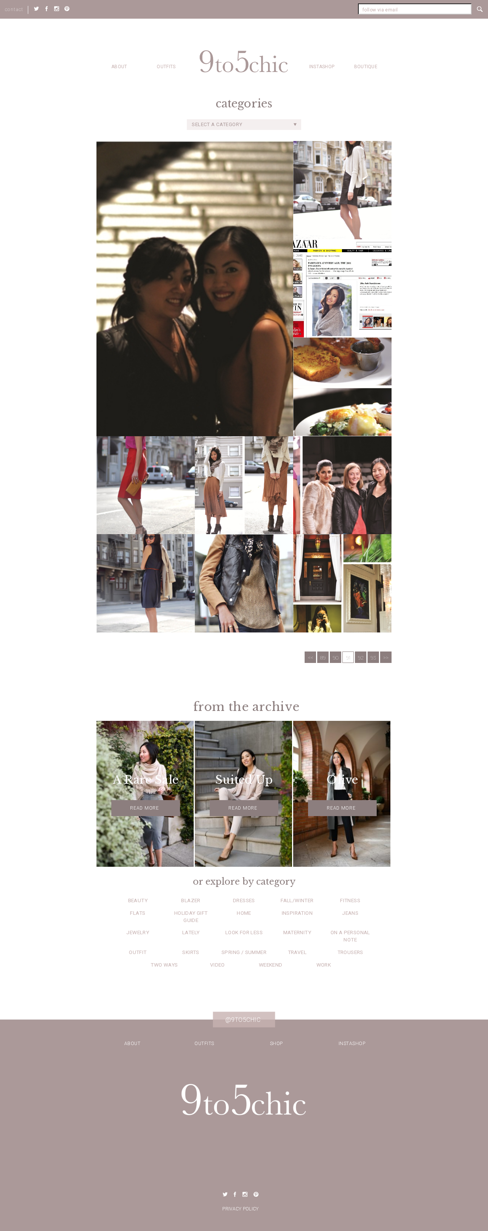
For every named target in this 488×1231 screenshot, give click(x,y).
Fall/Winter (297, 900)
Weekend (271, 965)
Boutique (365, 66)
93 (373, 658)
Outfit (137, 952)
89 (323, 658)
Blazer (190, 900)
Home (244, 913)
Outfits (166, 66)
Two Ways (164, 965)
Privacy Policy (240, 1209)
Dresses (244, 900)
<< (310, 658)
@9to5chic (243, 1019)
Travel (297, 952)
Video (217, 965)
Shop (276, 1043)
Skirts (190, 952)
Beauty (138, 900)
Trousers (350, 952)
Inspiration (297, 913)
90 (336, 658)
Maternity (297, 932)
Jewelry (137, 932)
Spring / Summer (244, 952)
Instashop (322, 66)
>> (385, 658)
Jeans (350, 913)
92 (361, 658)
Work (323, 965)
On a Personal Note (350, 936)
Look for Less (244, 932)
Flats (137, 913)
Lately (190, 932)
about (119, 66)
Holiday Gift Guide (191, 916)
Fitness (350, 900)
